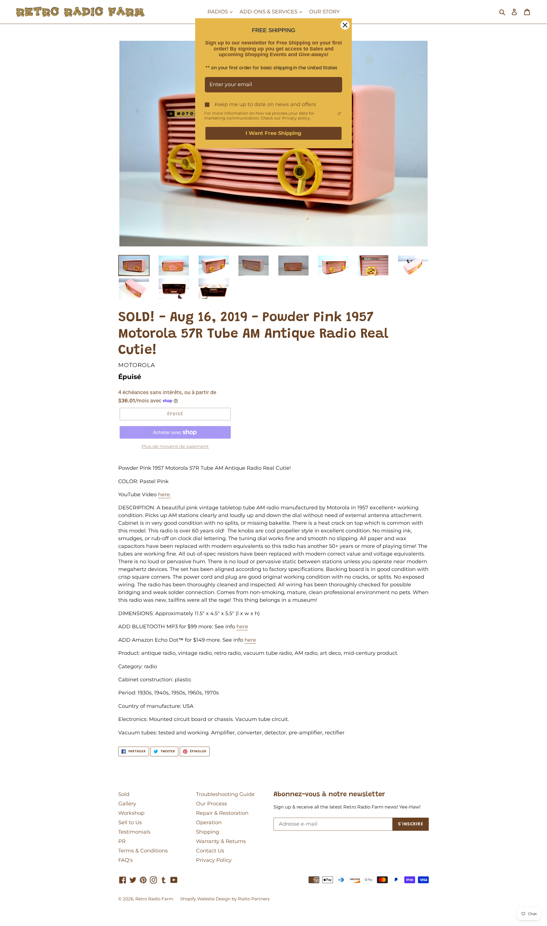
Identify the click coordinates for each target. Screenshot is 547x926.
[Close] (345, 25)
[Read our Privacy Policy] (339, 113)
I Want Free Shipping (273, 133)
